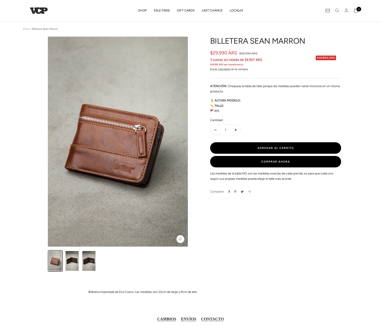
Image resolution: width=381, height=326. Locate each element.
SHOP (142, 10)
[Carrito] (356, 11)
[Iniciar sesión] (346, 10)
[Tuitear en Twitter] (242, 191)
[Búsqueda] (337, 11)
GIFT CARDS (186, 10)
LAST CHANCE (212, 10)
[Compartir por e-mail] (249, 191)
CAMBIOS (166, 319)
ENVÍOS (188, 319)
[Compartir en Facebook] (229, 191)
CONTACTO (212, 319)
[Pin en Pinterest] (235, 191)
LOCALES (236, 10)
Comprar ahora (275, 161)
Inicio (26, 28)
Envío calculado (220, 69)
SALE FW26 (162, 10)
